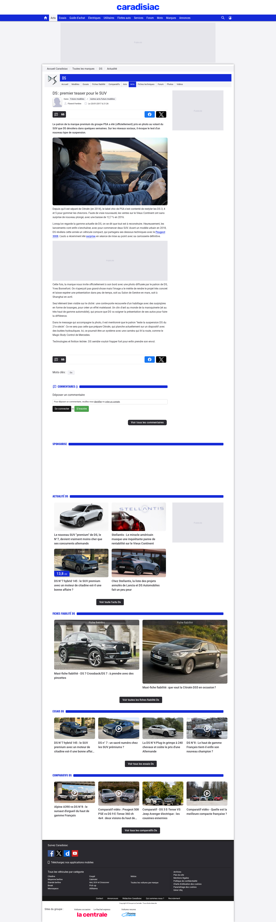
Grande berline (54, 882)
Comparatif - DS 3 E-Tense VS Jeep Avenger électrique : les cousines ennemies (161, 814)
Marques (171, 18)
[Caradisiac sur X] (59, 854)
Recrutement (174, 898)
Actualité (112, 68)
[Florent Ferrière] (57, 106)
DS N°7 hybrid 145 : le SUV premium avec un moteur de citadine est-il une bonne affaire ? (77, 585)
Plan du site (178, 875)
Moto (160, 18)
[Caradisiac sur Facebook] (51, 854)
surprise (91, 236)
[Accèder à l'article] (81, 517)
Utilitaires (109, 18)
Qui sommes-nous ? (155, 898)
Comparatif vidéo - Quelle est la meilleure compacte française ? (207, 811)
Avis (125, 84)
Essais (62, 18)
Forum (150, 18)
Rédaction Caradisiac (132, 898)
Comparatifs (114, 84)
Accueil (64, 84)
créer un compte (112, 401)
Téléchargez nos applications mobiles (72, 862)
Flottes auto (124, 18)
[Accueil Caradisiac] (45, 18)
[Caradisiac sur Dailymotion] (67, 854)
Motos (133, 876)
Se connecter (62, 408)
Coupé (92, 876)
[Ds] (52, 84)
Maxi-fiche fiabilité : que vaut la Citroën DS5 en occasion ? (179, 687)
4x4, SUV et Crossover (99, 882)
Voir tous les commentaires (147, 422)
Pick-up (92, 885)
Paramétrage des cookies (185, 887)
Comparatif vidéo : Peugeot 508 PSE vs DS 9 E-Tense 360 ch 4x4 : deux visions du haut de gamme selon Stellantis (118, 814)
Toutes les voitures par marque (144, 882)
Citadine (51, 876)
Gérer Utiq (177, 890)
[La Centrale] (92, 917)
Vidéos (180, 84)
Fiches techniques (146, 84)
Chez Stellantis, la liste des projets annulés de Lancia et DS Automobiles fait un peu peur (136, 585)
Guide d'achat (77, 18)
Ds (64, 78)
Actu (53, 18)
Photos (170, 84)
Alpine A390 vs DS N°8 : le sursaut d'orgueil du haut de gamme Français (71, 811)
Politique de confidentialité (185, 881)
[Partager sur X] (162, 113)
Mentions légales (181, 878)
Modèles (75, 84)
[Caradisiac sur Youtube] (75, 854)
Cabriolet (93, 879)
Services (138, 18)
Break (50, 885)
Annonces (184, 18)
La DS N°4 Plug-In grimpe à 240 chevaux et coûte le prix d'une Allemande (162, 747)
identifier (98, 401)
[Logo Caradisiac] (138, 13)
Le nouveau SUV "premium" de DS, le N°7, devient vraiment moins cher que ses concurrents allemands (78, 539)
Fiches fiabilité (98, 84)
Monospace (53, 888)
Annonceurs (112, 898)
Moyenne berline (55, 879)
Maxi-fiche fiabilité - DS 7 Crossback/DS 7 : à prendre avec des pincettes (94, 675)
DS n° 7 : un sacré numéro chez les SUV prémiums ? (118, 745)
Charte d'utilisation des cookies (187, 884)
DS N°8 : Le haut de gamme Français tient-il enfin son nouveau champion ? (204, 747)
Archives (177, 872)
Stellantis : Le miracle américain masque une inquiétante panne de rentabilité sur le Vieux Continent (133, 539)
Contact (99, 898)
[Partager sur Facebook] (150, 113)
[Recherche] (223, 18)
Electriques (94, 18)
